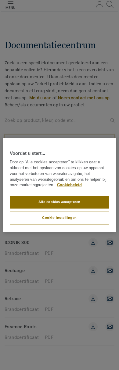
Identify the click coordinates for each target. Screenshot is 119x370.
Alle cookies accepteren (59, 202)
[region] (59, 185)
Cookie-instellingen (59, 218)
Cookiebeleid (69, 185)
